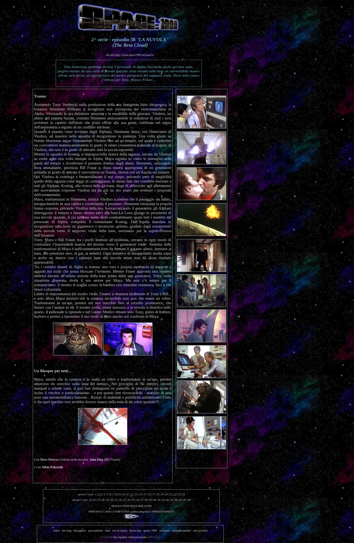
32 (120, 500)
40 (154, 500)
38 (146, 500)
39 (150, 500)
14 (140, 494)
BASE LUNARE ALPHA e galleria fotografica (127, 511)
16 (149, 494)
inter (107, 530)
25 (90, 500)
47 (185, 500)
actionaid (164, 530)
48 (189, 500)
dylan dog (135, 530)
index (56, 530)
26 (94, 500)
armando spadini (181, 530)
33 (124, 500)
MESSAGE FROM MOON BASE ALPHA (131, 506)
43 (167, 500)
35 (133, 500)
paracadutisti (95, 530)
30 (111, 500)
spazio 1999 (149, 530)
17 (153, 494)
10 (123, 494)
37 (142, 500)
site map (67, 530)
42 (163, 500)
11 (128, 494)
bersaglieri (80, 530)
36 (137, 500)
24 (183, 494)
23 (179, 494)
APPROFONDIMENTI (163, 511)
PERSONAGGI (95, 511)
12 (132, 494)
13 (136, 494)
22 (175, 494)
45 (176, 500)
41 (159, 500)
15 (145, 494)
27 (99, 500)
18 (158, 494)
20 (166, 494)
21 (170, 494)
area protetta (200, 530)
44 (172, 500)
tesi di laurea (119, 530)
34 (129, 500)
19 (162, 494)
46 (180, 500)
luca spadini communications (130, 537)
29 (107, 500)
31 (116, 500)
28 (103, 500)
